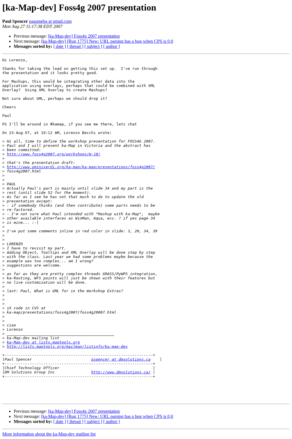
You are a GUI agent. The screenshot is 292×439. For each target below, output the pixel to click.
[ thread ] (75, 46)
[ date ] (59, 46)
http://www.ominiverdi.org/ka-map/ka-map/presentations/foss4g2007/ (81, 167)
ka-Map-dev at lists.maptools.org (43, 342)
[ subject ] (93, 46)
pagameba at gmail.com (50, 21)
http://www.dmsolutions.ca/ (121, 372)
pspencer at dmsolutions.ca (121, 359)
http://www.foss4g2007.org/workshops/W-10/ (53, 154)
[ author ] (111, 46)
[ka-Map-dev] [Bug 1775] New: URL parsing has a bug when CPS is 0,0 (107, 41)
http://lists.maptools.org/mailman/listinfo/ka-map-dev (67, 346)
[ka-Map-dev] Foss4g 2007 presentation (84, 36)
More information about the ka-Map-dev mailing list (49, 434)
